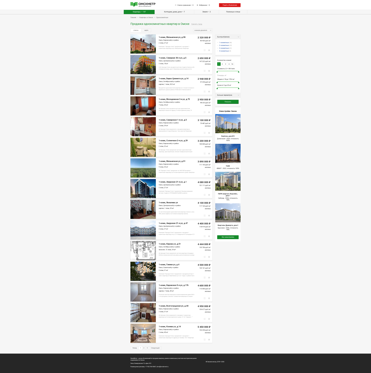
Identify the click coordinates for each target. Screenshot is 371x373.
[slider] (217, 71)
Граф (228, 166)
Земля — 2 (206, 12)
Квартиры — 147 (139, 12)
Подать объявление (230, 5)
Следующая (155, 348)
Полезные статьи (233, 12)
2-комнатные (225, 45)
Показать (228, 102)
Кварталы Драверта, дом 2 (228, 225)
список (135, 30)
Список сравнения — (185, 5)
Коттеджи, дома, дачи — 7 (174, 12)
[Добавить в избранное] (209, 50)
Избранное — (204, 5)
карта (146, 30)
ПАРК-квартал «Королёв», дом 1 (228, 194)
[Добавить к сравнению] (204, 50)
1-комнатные (225, 42)
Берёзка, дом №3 (227, 136)
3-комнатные (225, 48)
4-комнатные (225, 51)
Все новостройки (228, 237)
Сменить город (196, 24)
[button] (202, 30)
